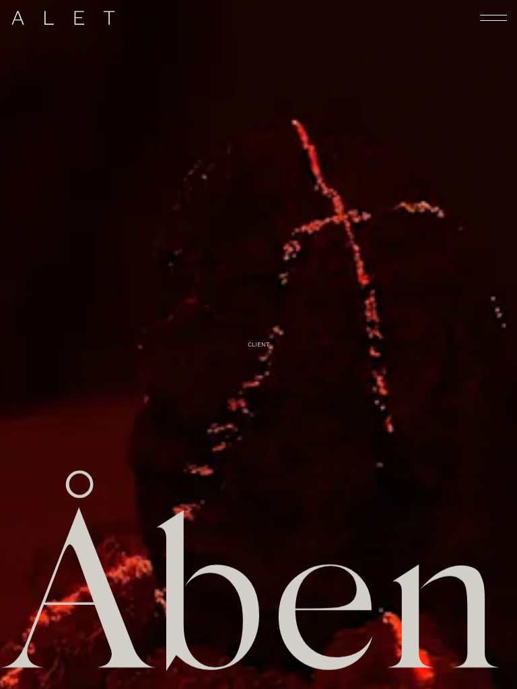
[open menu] (493, 18)
